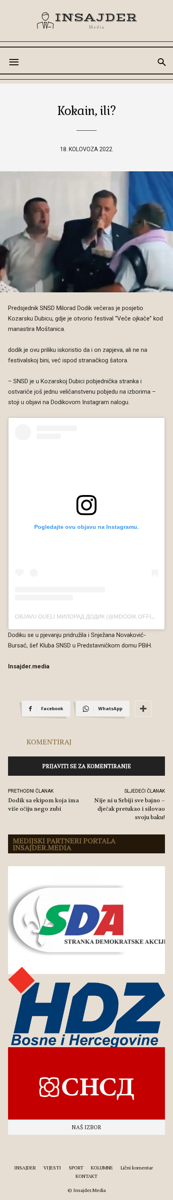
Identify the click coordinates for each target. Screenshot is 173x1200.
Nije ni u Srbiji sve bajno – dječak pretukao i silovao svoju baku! (129, 809)
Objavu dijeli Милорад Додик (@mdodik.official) (90, 616)
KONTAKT (86, 1176)
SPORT (76, 1168)
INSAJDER (25, 1168)
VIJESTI (52, 1168)
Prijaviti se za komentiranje (86, 766)
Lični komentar (137, 1168)
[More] (143, 709)
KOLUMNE (102, 1168)
